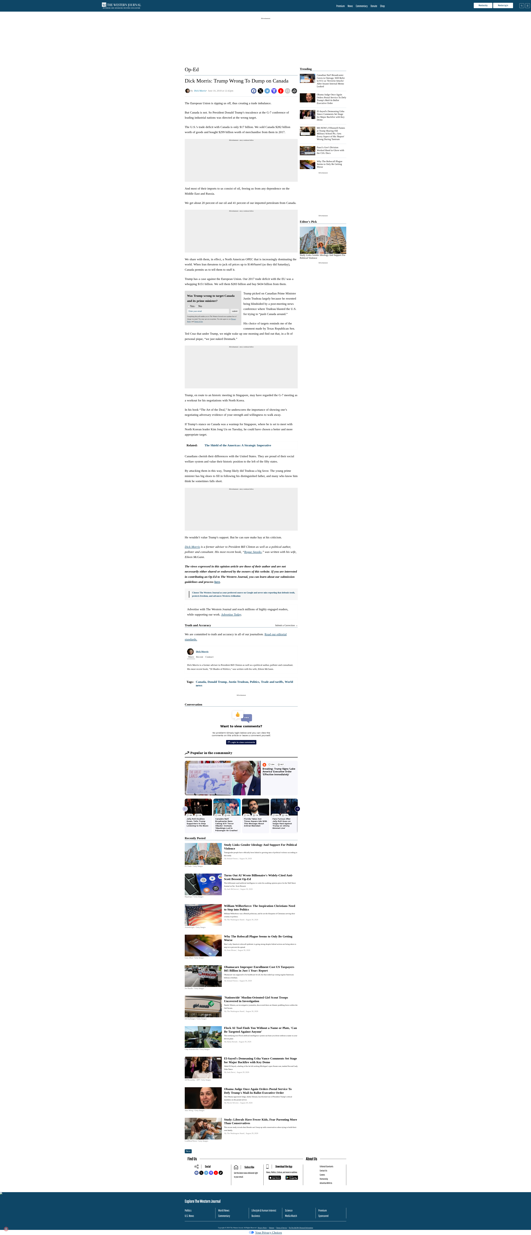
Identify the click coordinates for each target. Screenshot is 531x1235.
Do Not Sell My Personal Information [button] (301, 1228)
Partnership (324, 1179)
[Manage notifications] (6, 1229)
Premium (340, 6)
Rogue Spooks (252, 552)
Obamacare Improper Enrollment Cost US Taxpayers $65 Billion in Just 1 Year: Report (259, 968)
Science (288, 1210)
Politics (254, 682)
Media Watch (291, 1215)
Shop (382, 6)
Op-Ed (192, 69)
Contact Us (323, 1170)
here (217, 582)
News (350, 6)
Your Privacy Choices (268, 1232)
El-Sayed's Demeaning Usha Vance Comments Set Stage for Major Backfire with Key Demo (331, 115)
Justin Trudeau (238, 682)
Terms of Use (198, 321)
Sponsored (323, 1215)
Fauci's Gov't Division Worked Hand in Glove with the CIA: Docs (330, 150)
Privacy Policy (262, 1228)
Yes (192, 306)
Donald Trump (217, 682)
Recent (199, 657)
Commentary (362, 6)
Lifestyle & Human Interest (264, 1210)
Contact (209, 657)
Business (256, 1215)
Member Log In (503, 5)
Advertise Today (231, 614)
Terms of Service (281, 1228)
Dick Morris (192, 546)
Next (188, 1151)
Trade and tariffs (272, 682)
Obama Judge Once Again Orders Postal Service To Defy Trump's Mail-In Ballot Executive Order (331, 98)
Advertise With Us (326, 1183)
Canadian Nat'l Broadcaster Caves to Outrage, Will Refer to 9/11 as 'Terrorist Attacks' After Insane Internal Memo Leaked (331, 81)
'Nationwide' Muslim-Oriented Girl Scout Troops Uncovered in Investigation (256, 999)
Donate (374, 6)
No (200, 306)
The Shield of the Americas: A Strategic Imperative (238, 445)
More (191, 657)
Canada (201, 682)
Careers (322, 1174)
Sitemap (271, 1228)
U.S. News (189, 1215)
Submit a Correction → (286, 625)
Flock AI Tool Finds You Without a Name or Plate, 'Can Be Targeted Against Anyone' (260, 1029)
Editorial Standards (326, 1166)
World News (223, 1210)
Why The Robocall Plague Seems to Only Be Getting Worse (329, 164)
